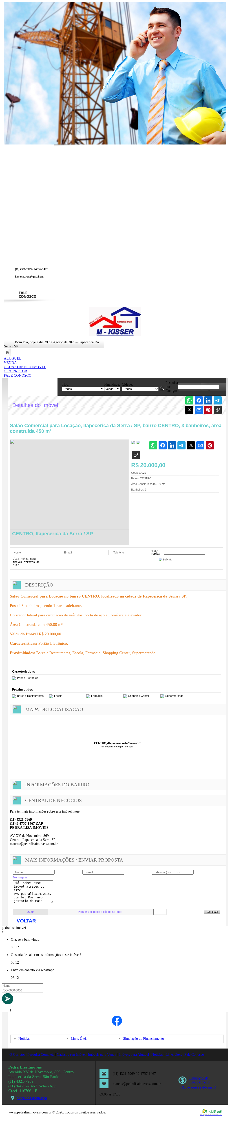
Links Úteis (79, 1038)
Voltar (26, 921)
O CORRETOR (15, 371)
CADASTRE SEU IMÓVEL (25, 367)
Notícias (24, 1038)
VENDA (10, 362)
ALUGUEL (12, 358)
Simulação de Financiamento (143, 1038)
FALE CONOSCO (17, 375)
